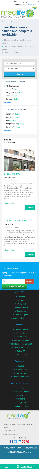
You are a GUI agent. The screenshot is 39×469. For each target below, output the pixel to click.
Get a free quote (21, 315)
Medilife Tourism (21, 330)
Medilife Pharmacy (21, 340)
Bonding (13, 127)
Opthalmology (21, 373)
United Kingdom (21, 406)
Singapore (21, 402)
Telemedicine (21, 333)
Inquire (30, 207)
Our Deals (21, 304)
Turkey (21, 395)
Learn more (10, 203)
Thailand (21, 399)
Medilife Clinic (21, 337)
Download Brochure (15, 286)
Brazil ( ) (11, 96)
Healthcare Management (21, 344)
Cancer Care (21, 370)
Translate (32, 5)
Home (4, 22)
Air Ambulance (21, 355)
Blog (21, 300)
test (11, 120)
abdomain (13, 114)
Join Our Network (21, 307)
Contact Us (21, 311)
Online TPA (21, 351)
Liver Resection (12, 22)
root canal (13, 117)
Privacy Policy (9, 448)
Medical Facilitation (22, 347)
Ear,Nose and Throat (21, 377)
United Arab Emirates (21, 392)
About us (21, 297)
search (19, 74)
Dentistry (21, 366)
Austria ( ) (12, 89)
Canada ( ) (12, 99)
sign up (29, 281)
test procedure (15, 124)
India (22, 388)
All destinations (12, 86)
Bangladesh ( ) (14, 92)
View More (8, 102)
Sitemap (20, 448)
